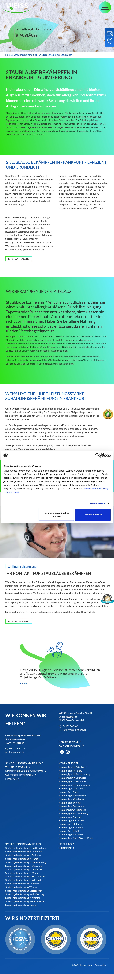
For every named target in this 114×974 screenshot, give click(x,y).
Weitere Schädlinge (49, 54)
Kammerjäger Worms (70, 802)
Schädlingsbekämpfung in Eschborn (23, 855)
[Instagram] (67, 751)
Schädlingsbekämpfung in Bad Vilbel (23, 851)
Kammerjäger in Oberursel (72, 777)
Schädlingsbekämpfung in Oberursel (23, 865)
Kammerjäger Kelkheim (71, 834)
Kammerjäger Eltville (69, 831)
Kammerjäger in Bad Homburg (74, 774)
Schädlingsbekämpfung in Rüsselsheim (25, 876)
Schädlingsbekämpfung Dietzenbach (23, 890)
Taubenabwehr (16, 767)
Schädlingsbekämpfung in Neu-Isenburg (25, 862)
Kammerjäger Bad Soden (71, 820)
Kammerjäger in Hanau (70, 770)
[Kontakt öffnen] (109, 37)
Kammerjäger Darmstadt (71, 806)
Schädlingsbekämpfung (25, 54)
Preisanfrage (69, 741)
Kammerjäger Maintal (70, 816)
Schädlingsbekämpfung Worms (21, 887)
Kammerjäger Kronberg (71, 827)
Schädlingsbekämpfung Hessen (21, 904)
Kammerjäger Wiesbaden (72, 799)
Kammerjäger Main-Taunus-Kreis (76, 838)
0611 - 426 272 (17, 748)
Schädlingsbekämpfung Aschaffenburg (24, 894)
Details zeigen (97, 503)
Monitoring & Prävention (24, 771)
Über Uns (65, 844)
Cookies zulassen (93, 514)
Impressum (12, 492)
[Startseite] (18, 8)
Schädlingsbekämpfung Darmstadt (23, 883)
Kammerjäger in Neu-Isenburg (74, 784)
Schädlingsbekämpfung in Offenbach (24, 869)
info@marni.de (16, 752)
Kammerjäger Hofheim (70, 823)
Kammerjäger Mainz (69, 791)
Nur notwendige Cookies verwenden (56, 515)
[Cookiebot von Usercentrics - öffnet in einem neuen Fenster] (98, 455)
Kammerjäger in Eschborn (72, 788)
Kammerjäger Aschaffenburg (73, 813)
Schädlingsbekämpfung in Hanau (22, 858)
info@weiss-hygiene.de (74, 729)
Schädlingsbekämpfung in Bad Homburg (25, 848)
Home (8, 54)
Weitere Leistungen (19, 775)
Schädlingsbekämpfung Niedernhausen (25, 901)
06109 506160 (70, 726)
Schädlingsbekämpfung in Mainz (21, 872)
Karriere (65, 848)
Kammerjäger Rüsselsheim (72, 795)
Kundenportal (69, 745)
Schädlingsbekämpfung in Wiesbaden (24, 880)
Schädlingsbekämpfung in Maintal (22, 897)
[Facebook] (61, 751)
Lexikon (11, 779)
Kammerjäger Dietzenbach (72, 809)
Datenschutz (101, 965)
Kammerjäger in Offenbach (72, 767)
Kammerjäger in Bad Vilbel (72, 781)
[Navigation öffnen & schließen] (105, 7)
